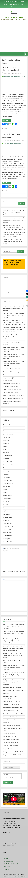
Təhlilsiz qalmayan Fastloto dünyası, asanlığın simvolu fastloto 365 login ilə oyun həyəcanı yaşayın (14, 227)
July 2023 (6, 471)
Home (5, 1)
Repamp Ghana (17, 73)
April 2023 (6, 474)
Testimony (16, 4)
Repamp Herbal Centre (14, 17)
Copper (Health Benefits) (10, 749)
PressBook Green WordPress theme (17, 876)
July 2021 (6, 502)
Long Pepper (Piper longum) (11, 725)
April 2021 (6, 511)
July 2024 (6, 440)
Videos (22, 4)
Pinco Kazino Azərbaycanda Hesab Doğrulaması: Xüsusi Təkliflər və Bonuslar (13, 213)
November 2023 (8, 465)
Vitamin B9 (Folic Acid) (10, 736)
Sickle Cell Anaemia (9, 733)
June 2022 (6, 492)
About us (10, 1)
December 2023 (7, 462)
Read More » (7, 121)
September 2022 (8, 483)
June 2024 (6, 443)
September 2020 (8, 532)
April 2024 (6, 449)
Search (5, 201)
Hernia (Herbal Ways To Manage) (13, 398)
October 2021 (7, 498)
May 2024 (6, 446)
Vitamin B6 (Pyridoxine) (10, 742)
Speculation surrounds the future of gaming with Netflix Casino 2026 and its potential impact (14, 234)
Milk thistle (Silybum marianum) (13, 389)
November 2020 (8, 526)
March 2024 (6, 452)
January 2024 (7, 458)
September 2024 (8, 434)
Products (17, 1)
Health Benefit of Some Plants (12, 863)
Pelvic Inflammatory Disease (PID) (13, 395)
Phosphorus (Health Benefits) (12, 383)
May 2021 (6, 508)
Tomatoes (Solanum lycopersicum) (13, 372)
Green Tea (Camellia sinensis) (12, 386)
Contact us (14, 7)
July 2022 (6, 489)
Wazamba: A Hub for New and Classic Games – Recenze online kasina (12, 241)
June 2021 (6, 505)
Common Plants (8, 861)
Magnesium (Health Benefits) (12, 755)
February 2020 (7, 535)
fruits (10, 4)
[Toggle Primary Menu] (25, 54)
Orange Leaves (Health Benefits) (13, 752)
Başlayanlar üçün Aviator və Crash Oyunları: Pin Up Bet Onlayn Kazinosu (13, 349)
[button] (27, 291)
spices (5, 4)
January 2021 (7, 520)
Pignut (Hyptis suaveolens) (11, 739)
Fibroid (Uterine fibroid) (10, 392)
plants (22, 1)
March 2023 (6, 477)
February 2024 (7, 455)
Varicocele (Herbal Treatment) (12, 368)
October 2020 (7, 529)
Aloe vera (6, 375)
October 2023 (7, 468)
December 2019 (7, 542)
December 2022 (7, 480)
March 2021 (6, 514)
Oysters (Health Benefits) (10, 745)
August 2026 (6, 425)
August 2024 (6, 437)
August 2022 (6, 486)
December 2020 (7, 523)
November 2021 (8, 495)
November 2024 (8, 428)
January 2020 (7, 538)
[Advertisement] (14, 35)
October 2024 (7, 431)
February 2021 (7, 517)
